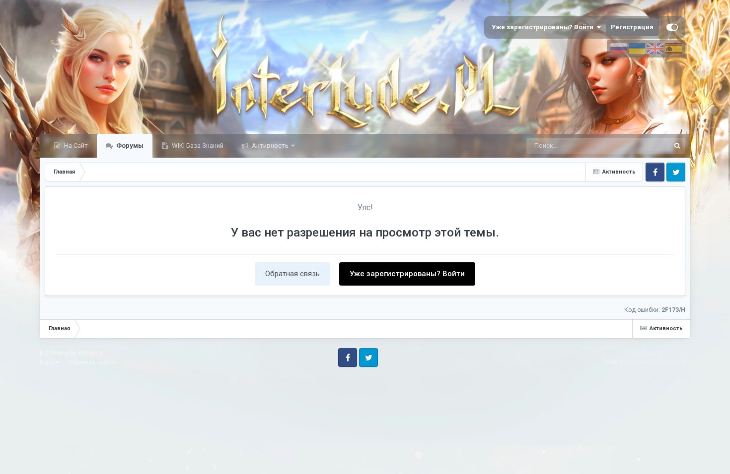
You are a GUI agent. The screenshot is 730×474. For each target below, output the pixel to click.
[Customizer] (672, 27)
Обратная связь (292, 273)
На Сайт (75, 145)
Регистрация (632, 27)
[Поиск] (677, 146)
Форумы (129, 145)
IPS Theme (54, 353)
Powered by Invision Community (646, 361)
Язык (48, 362)
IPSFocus (90, 353)
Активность (269, 145)
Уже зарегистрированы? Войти (544, 27)
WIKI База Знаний (196, 145)
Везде (647, 145)
